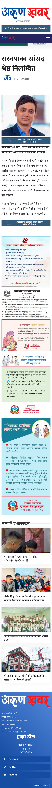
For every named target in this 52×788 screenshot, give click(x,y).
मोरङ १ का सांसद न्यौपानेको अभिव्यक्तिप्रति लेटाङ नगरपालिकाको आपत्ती (24, 678)
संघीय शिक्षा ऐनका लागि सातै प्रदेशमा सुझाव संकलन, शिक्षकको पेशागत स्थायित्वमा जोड (24, 599)
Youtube (12, 775)
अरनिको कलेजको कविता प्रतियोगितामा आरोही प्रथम (26, 638)
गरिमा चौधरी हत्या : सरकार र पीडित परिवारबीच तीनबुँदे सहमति (20, 559)
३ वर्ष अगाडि (24, 79)
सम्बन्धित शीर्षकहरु (16, 523)
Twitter (12, 767)
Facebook (13, 759)
